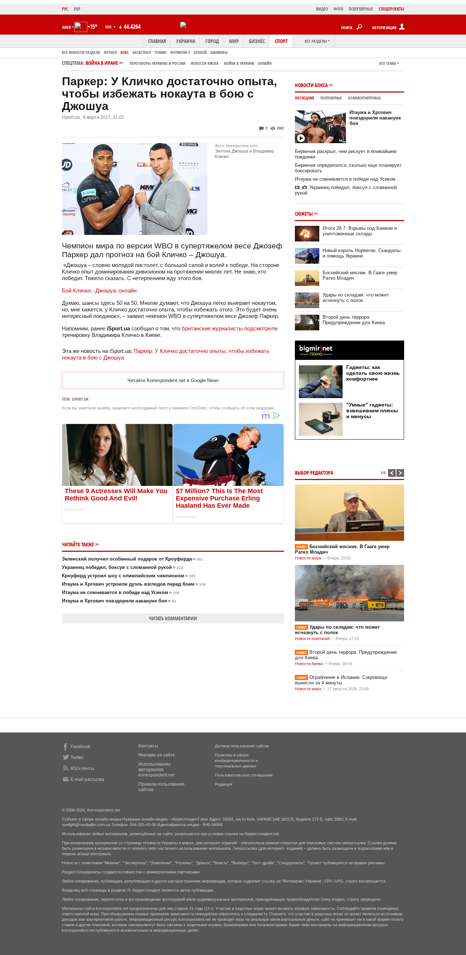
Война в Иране (179, 62)
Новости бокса (311, 85)
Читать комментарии (173, 618)
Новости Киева (309, 663)
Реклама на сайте (156, 755)
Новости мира (308, 558)
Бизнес (257, 41)
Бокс (125, 52)
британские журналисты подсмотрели (229, 328)
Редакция (223, 784)
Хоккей (200, 52)
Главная (157, 41)
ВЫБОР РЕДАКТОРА (314, 472)
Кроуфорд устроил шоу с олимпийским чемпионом (129, 575)
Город (212, 41)
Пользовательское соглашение (244, 775)
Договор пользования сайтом (242, 746)
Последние (305, 98)
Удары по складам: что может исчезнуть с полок (356, 297)
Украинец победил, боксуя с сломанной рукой (122, 567)
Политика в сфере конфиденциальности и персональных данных (236, 760)
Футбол (110, 52)
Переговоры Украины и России (157, 63)
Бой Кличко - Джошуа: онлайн (99, 290)
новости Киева (204, 63)
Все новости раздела (81, 52)
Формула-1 (180, 52)
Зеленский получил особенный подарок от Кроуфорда (132, 559)
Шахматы (219, 52)
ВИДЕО (322, 9)
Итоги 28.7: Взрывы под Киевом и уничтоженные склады (360, 230)
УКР (77, 9)
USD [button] (108, 27)
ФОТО (338, 9)
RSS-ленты (82, 768)
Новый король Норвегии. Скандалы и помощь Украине (361, 253)
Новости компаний (312, 638)
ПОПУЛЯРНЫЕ (361, 9)
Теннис (160, 52)
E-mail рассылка (87, 779)
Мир (234, 41)
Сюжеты (304, 213)
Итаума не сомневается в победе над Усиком (120, 592)
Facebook (80, 746)
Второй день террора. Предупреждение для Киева (354, 319)
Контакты (148, 745)
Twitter (77, 757)
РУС (65, 9)
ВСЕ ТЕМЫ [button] (387, 63)
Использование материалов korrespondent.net (156, 770)
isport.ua (80, 399)
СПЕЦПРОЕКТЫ (391, 9)
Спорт (281, 41)
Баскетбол (142, 52)
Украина (185, 41)
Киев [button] (66, 27)
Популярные (331, 98)
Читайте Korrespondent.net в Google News (173, 380)
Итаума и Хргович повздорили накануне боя (119, 601)
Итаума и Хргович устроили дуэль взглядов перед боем (134, 584)
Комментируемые (364, 98)
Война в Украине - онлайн (248, 63)
